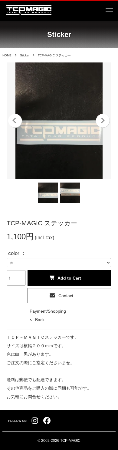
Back (39, 319)
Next (103, 121)
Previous (15, 121)
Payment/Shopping (48, 311)
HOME (6, 55)
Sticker (24, 55)
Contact (65, 295)
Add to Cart (69, 278)
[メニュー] (109, 10)
